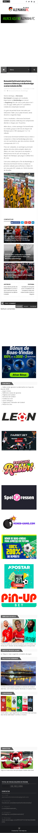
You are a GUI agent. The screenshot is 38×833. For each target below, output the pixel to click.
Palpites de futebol (9, 395)
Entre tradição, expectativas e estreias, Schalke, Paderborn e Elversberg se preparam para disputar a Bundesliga (18, 238)
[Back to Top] (19, 828)
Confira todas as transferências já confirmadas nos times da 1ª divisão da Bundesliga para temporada (18, 645)
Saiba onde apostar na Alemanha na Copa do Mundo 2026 (17, 388)
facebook (33, 306)
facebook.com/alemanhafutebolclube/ (16, 803)
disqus (26, 306)
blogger (19, 306)
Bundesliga (24, 91)
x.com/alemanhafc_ (9, 808)
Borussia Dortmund (14, 91)
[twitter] (29, 1)
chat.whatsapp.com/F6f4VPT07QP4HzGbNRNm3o (18, 821)
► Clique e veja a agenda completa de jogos (16, 654)
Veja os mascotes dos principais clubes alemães (17, 770)
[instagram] (31, 1)
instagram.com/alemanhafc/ (13, 814)
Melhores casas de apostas (12, 393)
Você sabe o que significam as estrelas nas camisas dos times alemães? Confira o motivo (18, 714)
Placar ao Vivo (7, 404)
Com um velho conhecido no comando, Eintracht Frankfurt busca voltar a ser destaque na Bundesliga (18, 256)
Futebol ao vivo (8, 399)
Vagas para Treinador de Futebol (14, 402)
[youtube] (34, 1)
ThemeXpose (22, 831)
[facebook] (26, 1)
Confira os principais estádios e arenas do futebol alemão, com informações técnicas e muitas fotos (18, 688)
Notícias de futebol (9, 397)
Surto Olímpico (8, 401)
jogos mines (7, 391)
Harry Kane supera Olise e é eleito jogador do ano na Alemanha (18, 276)
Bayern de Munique (10, 272)
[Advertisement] (19, 47)
